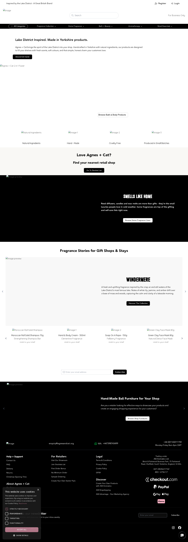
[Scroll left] (6, 338)
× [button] (38, 490)
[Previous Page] (2, 291)
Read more (23, 503)
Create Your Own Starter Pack (63, 481)
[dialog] (22, 513)
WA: (108, 443)
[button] (21, 535)
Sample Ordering (58, 476)
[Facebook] (180, 528)
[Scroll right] (182, 338)
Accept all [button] (22, 530)
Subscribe (120, 372)
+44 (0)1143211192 (173, 442)
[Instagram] (173, 528)
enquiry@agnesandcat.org (61, 443)
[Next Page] (185, 291)
